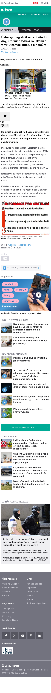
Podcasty (7, 616)
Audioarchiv (34, 14)
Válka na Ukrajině (10, 584)
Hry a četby (9, 284)
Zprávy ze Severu (9, 52)
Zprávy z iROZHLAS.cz (15, 502)
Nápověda (31, 587)
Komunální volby (10, 587)
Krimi (6, 290)
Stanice (6, 591)
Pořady (7, 295)
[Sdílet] (7, 125)
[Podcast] (2, 125)
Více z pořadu (10, 436)
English (44, 670)
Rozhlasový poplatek (37, 603)
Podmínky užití (32, 670)
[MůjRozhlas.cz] (5, 65)
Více (38, 30)
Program (22, 14)
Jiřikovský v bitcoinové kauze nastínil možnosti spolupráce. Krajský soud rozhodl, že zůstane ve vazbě (25, 542)
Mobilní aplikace (10, 620)
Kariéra (30, 595)
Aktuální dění (9, 30)
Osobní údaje (18, 670)
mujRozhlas (7, 276)
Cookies (5, 670)
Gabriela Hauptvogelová (20, 245)
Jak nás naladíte (34, 584)
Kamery (46, 14)
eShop (5, 595)
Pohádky (20, 290)
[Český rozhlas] (9, 3)
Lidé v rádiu (32, 591)
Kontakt (30, 599)
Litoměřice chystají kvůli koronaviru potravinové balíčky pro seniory (30, 340)
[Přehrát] (5, 116)
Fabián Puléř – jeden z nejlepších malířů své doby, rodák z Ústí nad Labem (31, 399)
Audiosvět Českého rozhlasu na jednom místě (21, 313)
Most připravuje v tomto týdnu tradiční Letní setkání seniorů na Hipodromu (31, 484)
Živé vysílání (9, 301)
